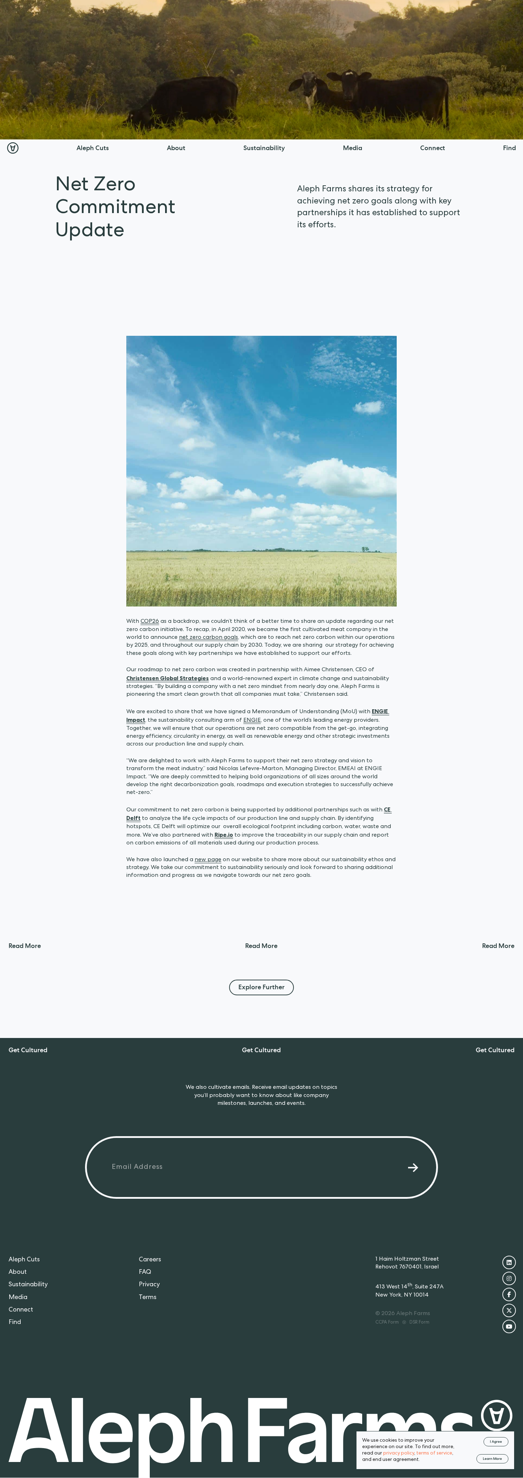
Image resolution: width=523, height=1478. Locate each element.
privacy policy (398, 1453)
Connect (21, 1310)
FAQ (145, 1273)
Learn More (492, 1459)
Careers (150, 1260)
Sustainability (28, 1285)
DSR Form (419, 1323)
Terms (148, 1297)
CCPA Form (387, 1323)
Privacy (149, 1285)
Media (18, 1297)
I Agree (496, 1442)
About (18, 1273)
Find (15, 1322)
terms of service (434, 1453)
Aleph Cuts (24, 1260)
